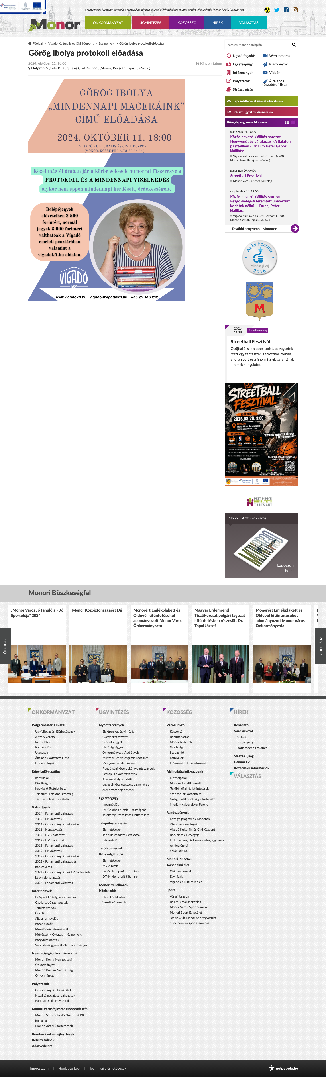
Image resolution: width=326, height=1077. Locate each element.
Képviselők (42, 778)
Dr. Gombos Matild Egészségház (124, 810)
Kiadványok (278, 64)
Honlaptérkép (69, 1068)
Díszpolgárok (178, 778)
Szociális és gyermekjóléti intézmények (61, 945)
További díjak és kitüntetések (189, 788)
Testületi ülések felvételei (52, 799)
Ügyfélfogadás (244, 56)
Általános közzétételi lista (274, 82)
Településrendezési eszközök (121, 835)
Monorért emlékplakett (185, 783)
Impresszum (39, 1068)
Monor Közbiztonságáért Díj (97, 610)
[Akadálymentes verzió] (267, 10)
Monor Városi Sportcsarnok (54, 1026)
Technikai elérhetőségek (107, 1068)
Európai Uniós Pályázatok (52, 1000)
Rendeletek (42, 742)
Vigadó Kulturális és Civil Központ (71, 43)
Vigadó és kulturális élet (186, 882)
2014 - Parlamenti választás (54, 813)
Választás (249, 23)
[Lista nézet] (287, 122)
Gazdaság (176, 747)
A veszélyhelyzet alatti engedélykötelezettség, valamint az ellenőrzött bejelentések (125, 785)
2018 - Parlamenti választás (54, 845)
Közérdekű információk (251, 768)
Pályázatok (241, 81)
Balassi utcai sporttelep (185, 902)
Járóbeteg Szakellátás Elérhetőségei (126, 815)
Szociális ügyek (112, 742)
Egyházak (176, 876)
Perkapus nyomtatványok (119, 774)
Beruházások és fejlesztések (53, 1034)
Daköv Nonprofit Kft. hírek (120, 871)
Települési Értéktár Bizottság (54, 794)
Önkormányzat (108, 23)
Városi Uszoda (179, 896)
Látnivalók (177, 758)
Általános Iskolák (46, 918)
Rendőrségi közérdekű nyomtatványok (128, 768)
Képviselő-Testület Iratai (51, 788)
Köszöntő (176, 731)
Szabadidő (177, 752)
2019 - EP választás (48, 851)
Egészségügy (243, 64)
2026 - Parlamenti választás (54, 883)
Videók (275, 73)
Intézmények (243, 73)
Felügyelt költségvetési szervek (55, 897)
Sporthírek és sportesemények (190, 923)
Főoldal (38, 43)
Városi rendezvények (184, 824)
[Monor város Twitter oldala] (277, 10)
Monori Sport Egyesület (186, 912)
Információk (110, 804)
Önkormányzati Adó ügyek (120, 752)
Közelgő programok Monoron (247, 122)
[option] (37, 649)
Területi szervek (45, 908)
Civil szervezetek (181, 871)
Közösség (186, 23)
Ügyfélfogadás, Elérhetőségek (55, 731)
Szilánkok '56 (179, 851)
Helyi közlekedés (113, 897)
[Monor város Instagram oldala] (295, 10)
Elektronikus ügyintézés (118, 731)
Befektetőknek (43, 1040)
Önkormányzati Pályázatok (53, 990)
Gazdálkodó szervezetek (51, 902)
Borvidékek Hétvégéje (184, 835)
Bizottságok (43, 783)
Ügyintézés (150, 23)
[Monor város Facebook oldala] (286, 10)
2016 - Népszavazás (49, 829)
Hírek (217, 23)
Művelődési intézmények (52, 929)
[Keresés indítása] (294, 44)
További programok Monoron (254, 229)
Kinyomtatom (210, 63)
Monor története (181, 742)
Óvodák (40, 913)
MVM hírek (110, 866)
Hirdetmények (45, 763)
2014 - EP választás (48, 819)
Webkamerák (280, 56)
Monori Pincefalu (180, 859)
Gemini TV (242, 762)
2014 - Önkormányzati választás (57, 824)
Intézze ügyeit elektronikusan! (253, 112)
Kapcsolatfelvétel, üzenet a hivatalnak (257, 101)
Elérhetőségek (111, 829)
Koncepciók (43, 747)
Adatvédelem (42, 1046)
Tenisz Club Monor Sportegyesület (193, 918)
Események (106, 43)
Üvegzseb (41, 752)
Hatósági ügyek (112, 747)
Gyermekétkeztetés (115, 737)
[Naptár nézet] (293, 122)
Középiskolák (44, 924)
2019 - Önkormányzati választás (57, 856)
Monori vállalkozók (113, 885)
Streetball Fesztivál (246, 176)
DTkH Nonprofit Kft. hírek (120, 876)
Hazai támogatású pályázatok (55, 995)
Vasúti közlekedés (114, 902)
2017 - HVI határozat (49, 840)
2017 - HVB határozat (50, 835)
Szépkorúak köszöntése (186, 794)
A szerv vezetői (45, 737)
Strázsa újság (243, 89)
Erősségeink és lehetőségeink (189, 763)
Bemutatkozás (179, 737)
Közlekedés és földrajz (252, 748)
